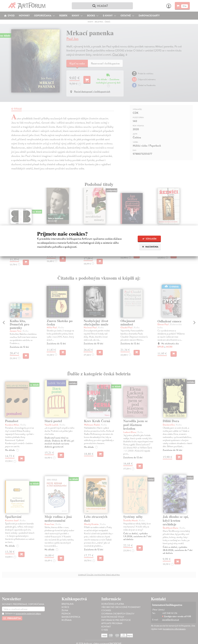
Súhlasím (150, 238)
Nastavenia (151, 246)
